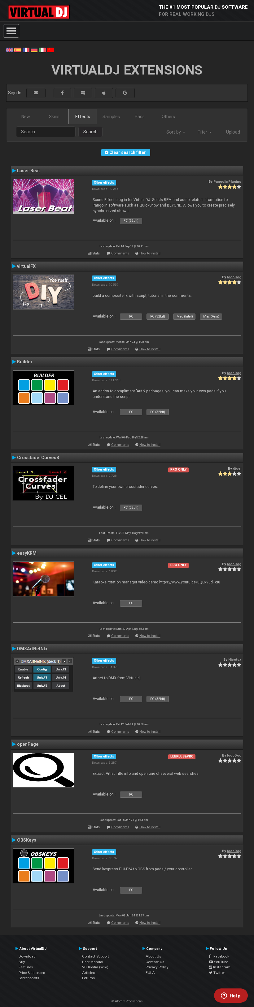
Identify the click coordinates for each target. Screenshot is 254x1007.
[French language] (26, 49)
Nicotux (234, 659)
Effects (82, 116)
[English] (9, 49)
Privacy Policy (157, 967)
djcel (237, 468)
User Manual (92, 962)
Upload (233, 132)
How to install (149, 253)
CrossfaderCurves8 (38, 457)
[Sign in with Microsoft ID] (83, 93)
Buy (22, 962)
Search (90, 131)
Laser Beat (28, 170)
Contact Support (95, 956)
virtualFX (26, 266)
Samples (111, 116)
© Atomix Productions (127, 1001)
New (25, 116)
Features (26, 967)
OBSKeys (26, 840)
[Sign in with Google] (125, 93)
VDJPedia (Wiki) (95, 967)
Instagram (221, 967)
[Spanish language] (17, 49)
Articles (88, 973)
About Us (153, 956)
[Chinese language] (50, 49)
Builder (25, 361)
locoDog (234, 277)
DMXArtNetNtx (32, 648)
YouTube (220, 962)
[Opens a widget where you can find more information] (231, 996)
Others (168, 116)
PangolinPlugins (227, 181)
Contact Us (155, 962)
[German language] (34, 49)
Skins (54, 116)
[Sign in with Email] (36, 93)
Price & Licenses (32, 973)
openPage (28, 744)
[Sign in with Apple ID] (104, 93)
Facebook (220, 956)
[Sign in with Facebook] (62, 93)
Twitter (218, 973)
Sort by (174, 132)
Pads (140, 116)
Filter (203, 132)
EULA (150, 973)
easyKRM (27, 553)
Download (27, 956)
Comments (120, 253)
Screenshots (29, 978)
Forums (88, 978)
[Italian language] (42, 49)
